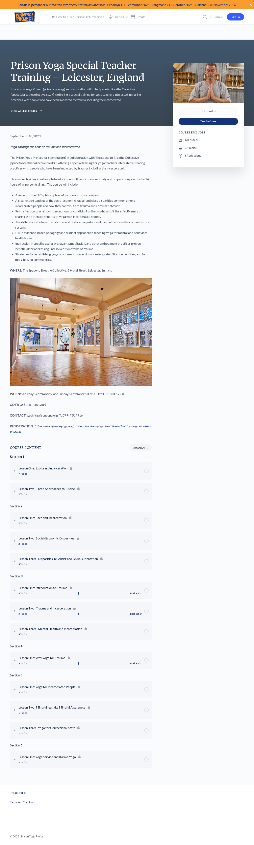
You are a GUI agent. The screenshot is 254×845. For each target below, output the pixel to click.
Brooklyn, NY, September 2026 (128, 5)
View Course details (24, 110)
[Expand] (14, 471)
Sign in (219, 16)
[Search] (205, 17)
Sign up (235, 16)
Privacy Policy (18, 792)
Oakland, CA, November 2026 (215, 5)
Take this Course (208, 121)
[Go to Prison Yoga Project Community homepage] (25, 17)
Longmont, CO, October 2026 (172, 5)
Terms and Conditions (23, 802)
